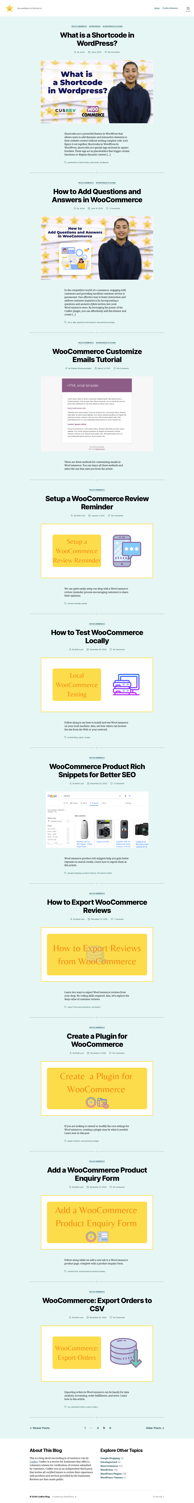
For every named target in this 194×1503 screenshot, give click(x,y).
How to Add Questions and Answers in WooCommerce (97, 195)
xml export (95, 1007)
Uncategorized (108, 1462)
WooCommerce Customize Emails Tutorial (97, 355)
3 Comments (114, 208)
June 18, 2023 (97, 208)
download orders (78, 1407)
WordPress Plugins (112, 26)
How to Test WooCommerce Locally (97, 636)
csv (69, 1407)
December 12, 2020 (99, 919)
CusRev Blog (43, 1496)
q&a (74, 322)
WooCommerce (79, 26)
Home (157, 8)
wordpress (104, 162)
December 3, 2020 (98, 1053)
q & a (70, 322)
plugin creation (74, 1141)
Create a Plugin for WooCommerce (97, 1040)
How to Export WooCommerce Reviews (97, 906)
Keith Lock (80, 515)
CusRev (34, 1461)
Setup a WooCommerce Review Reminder (97, 502)
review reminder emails (77, 603)
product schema (89, 873)
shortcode (94, 162)
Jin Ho (82, 52)
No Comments (114, 52)
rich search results (104, 873)
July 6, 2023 (96, 52)
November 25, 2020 (98, 1317)
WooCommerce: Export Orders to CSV (97, 1304)
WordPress (94, 26)
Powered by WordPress (63, 1496)
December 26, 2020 (98, 649)
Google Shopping (110, 1458)
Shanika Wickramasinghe (81, 368)
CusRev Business (170, 8)
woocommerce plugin (106, 322)
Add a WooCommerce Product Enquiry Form (97, 1174)
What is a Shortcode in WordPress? (97, 39)
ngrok (81, 737)
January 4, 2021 (98, 515)
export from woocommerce (79, 1007)
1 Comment (119, 919)
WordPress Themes (111, 1477)
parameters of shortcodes (78, 162)
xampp (87, 737)
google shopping (75, 873)
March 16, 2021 (104, 368)
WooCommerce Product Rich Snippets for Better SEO (97, 770)
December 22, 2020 (98, 783)
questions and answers (86, 322)
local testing (73, 737)
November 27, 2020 (98, 1187)
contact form (73, 1271)
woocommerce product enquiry (92, 1271)
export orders (92, 1407)
